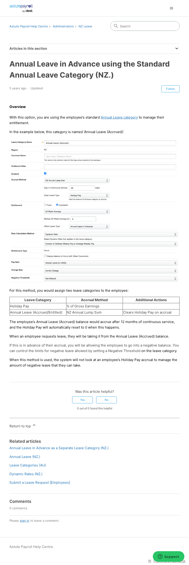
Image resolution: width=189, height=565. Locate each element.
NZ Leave (85, 26)
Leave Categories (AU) (27, 465)
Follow (170, 88)
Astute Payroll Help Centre (28, 26)
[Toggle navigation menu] (171, 8)
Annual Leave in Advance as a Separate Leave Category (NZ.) (59, 448)
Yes (82, 400)
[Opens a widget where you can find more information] (168, 557)
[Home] (21, 8)
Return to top (20, 426)
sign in (24, 520)
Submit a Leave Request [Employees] (39, 482)
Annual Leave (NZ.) (24, 456)
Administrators (63, 26)
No (106, 400)
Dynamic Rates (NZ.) (25, 474)
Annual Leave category (119, 117)
